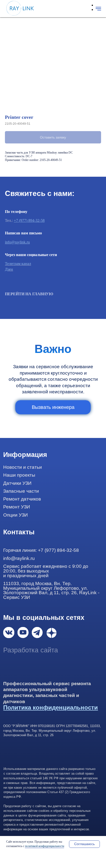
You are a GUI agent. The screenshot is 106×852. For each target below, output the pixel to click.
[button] (53, 407)
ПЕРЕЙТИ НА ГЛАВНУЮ (29, 294)
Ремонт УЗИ (16, 506)
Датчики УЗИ (17, 483)
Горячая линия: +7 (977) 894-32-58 (41, 550)
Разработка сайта (30, 650)
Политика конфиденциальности (50, 707)
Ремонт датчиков (22, 499)
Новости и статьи (22, 467)
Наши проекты (19, 475)
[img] (8, 632)
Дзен (9, 269)
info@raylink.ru (17, 242)
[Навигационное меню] (98, 8)
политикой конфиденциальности (44, 846)
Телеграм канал (18, 263)
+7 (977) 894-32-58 (29, 220)
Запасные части (21, 491)
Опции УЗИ (15, 515)
